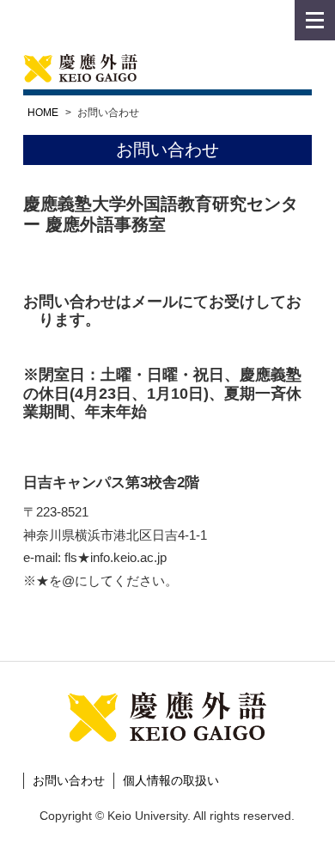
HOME (42, 113)
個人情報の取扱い (171, 780)
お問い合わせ (69, 780)
